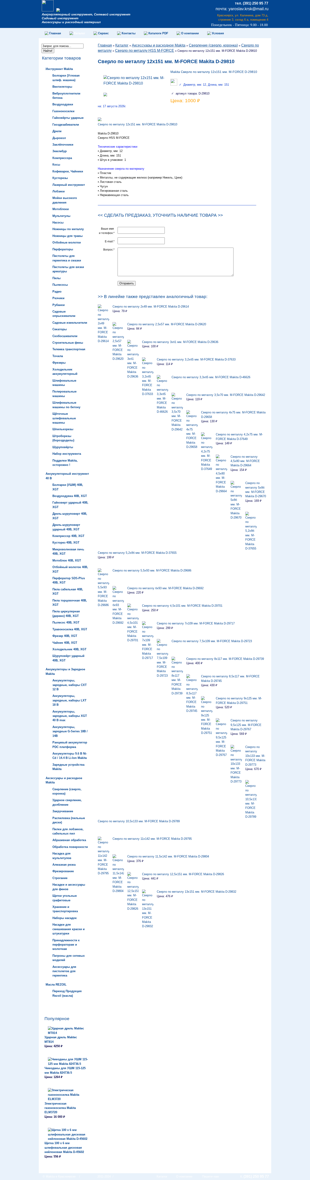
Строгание (59, 878)
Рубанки (58, 305)
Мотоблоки (60, 209)
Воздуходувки (62, 104)
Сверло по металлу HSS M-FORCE (144, 50)
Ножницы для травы (67, 236)
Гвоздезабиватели (65, 124)
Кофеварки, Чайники (67, 171)
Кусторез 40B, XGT (65, 542)
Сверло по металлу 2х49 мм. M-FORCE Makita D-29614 (151, 306)
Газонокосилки (63, 111)
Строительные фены (67, 342)
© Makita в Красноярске (59, 1176)
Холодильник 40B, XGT (69, 649)
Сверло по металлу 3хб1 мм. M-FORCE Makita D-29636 (180, 342)
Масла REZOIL (56, 984)
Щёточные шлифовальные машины (64, 418)
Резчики (58, 298)
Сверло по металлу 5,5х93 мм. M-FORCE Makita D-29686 (152, 570)
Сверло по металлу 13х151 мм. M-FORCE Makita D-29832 (196, 891)
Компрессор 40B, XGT (68, 536)
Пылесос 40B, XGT (65, 622)
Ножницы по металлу (68, 229)
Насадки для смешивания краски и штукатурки (68, 929)
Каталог (121, 45)
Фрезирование (63, 871)
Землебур (59, 151)
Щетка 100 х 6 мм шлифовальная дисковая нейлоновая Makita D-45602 (64, 1147)
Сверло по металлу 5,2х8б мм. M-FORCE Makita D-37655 (137, 552)
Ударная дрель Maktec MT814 (60, 1039)
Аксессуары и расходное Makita (158, 45)
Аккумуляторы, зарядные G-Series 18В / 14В (70, 731)
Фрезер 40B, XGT (64, 636)
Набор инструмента (66, 453)
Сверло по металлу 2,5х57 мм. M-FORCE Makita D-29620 (166, 324)
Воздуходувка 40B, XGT (69, 496)
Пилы (56, 278)
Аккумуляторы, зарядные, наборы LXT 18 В (69, 700)
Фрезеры (59, 362)
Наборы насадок (64, 918)
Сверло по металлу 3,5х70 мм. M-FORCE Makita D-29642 (225, 395)
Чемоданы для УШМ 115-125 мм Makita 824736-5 (65, 1070)
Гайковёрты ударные (68, 117)
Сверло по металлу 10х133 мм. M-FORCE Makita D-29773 (255, 755)
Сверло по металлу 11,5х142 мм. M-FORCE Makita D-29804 (168, 856)
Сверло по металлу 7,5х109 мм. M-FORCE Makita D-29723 (212, 641)
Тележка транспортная (68, 349)
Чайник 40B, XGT (64, 642)
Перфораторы (62, 249)
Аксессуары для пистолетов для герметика (64, 971)
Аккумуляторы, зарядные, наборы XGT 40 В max (69, 716)
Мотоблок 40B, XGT (66, 560)
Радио (57, 291)
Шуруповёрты (62, 447)
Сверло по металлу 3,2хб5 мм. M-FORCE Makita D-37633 (196, 359)
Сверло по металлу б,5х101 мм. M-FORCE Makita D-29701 (182, 605)
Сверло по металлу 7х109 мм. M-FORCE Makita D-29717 (196, 623)
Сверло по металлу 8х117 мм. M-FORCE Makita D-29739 (225, 659)
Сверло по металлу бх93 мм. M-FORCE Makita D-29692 (165, 588)
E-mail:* (110, 241)
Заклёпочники (62, 144)
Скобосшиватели (64, 336)
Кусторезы (60, 178)
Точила (57, 356)
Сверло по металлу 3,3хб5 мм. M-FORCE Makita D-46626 (211, 377)
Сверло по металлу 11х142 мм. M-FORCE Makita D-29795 (152, 838)
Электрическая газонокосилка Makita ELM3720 (60, 1108)
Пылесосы (60, 284)
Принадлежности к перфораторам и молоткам (66, 945)
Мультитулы (61, 216)
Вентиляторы (62, 86)
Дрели (57, 131)
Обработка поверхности (70, 847)
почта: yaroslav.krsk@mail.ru (242, 9)
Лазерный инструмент (68, 184)
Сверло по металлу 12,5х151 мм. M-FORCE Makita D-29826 (183, 874)
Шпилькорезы (62, 429)
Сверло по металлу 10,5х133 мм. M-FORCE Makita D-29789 (139, 821)
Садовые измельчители (69, 322)
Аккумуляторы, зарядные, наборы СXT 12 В (69, 685)
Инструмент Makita (59, 69)
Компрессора (62, 158)
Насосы (58, 222)
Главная (105, 45)
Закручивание (62, 811)
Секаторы (59, 329)
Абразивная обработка (69, 840)
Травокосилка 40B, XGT (69, 629)
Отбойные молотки (66, 242)
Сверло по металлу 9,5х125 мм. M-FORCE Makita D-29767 (246, 725)
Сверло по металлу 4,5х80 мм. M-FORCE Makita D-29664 (245, 461)
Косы (56, 164)
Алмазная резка (64, 864)
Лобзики (58, 191)
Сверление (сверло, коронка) (213, 45)
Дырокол (59, 138)
